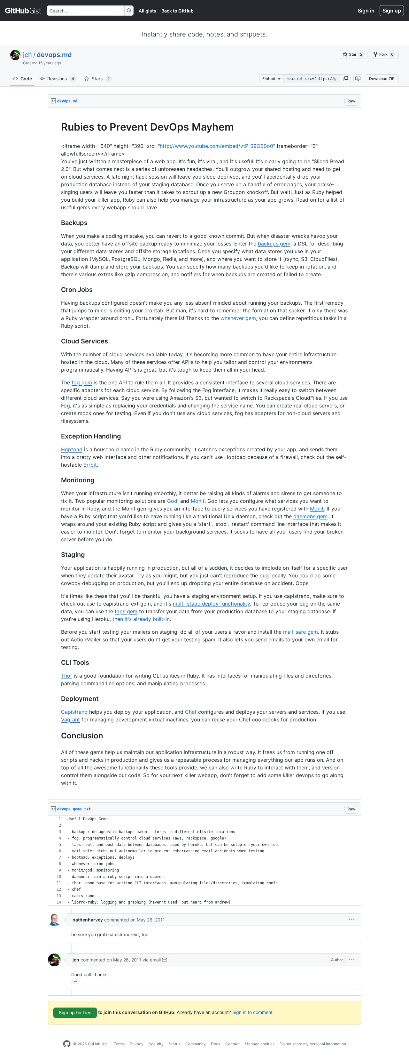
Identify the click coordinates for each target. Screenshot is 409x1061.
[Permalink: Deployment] (56, 698)
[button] (345, 78)
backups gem (274, 243)
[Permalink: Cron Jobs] (56, 289)
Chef (191, 712)
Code (26, 78)
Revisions (60, 78)
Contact (232, 1043)
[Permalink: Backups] (56, 222)
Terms (119, 1043)
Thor (66, 675)
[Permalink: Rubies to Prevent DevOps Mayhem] (56, 127)
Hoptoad (71, 449)
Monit (197, 501)
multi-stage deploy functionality (211, 603)
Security (156, 1043)
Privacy (136, 1043)
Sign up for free (75, 1012)
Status (174, 1043)
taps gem (126, 611)
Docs (215, 1043)
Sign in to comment (252, 1012)
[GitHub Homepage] (67, 1044)
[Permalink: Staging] (56, 554)
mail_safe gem (300, 632)
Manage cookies (259, 1043)
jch (27, 55)
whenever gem (238, 318)
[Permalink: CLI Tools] (56, 662)
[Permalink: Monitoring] (56, 480)
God (172, 501)
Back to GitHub (177, 10)
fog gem (82, 382)
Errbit (90, 465)
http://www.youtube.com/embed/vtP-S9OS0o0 (216, 146)
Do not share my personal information (313, 1043)
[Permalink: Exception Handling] (56, 436)
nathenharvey (88, 919)
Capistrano (74, 712)
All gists (147, 10)
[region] (204, 454)
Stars (101, 78)
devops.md (54, 55)
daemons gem (310, 516)
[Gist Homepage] (23, 10)
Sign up (391, 10)
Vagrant (70, 719)
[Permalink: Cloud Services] (56, 341)
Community (195, 1043)
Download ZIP (382, 78)
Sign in (366, 10)
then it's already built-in (141, 619)
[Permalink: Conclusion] (56, 735)
